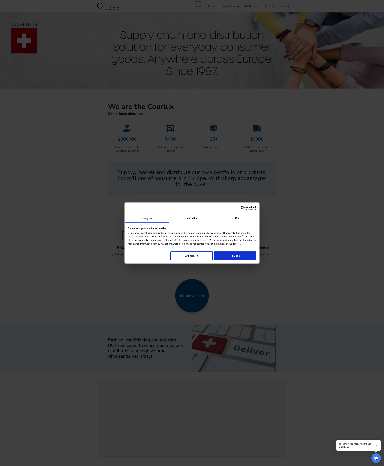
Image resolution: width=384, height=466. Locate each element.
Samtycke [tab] (147, 218)
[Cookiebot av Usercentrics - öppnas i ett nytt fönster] (243, 208)
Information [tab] (192, 218)
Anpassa (190, 255)
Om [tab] (237, 218)
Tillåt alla (235, 255)
